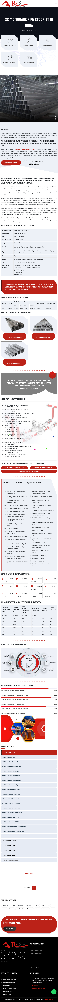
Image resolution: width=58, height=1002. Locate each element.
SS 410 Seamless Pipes (10, 45)
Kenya (4, 909)
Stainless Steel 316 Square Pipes (11, 803)
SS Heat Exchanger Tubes (9, 988)
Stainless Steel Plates (9, 845)
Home (23, 31)
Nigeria (37, 909)
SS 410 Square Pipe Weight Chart (43, 468)
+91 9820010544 (42, 878)
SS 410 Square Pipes (47, 45)
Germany (28, 905)
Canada (20, 905)
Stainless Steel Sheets (9, 841)
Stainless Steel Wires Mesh (10, 860)
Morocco (29, 909)
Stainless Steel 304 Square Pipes (11, 799)
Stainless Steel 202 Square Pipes (11, 794)
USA (36, 905)
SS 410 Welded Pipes (28, 45)
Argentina (5, 905)
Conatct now (27, 887)
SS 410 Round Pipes (28, 62)
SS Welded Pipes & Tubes (8, 982)
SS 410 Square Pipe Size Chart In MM (14, 468)
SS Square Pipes (6, 994)
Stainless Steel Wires (9, 855)
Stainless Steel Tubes (9, 836)
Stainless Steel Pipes (9, 752)
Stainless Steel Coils (9, 850)
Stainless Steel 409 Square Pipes (11, 808)
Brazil (13, 905)
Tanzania (45, 909)
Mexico (11, 909)
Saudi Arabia (20, 909)
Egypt (42, 905)
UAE (48, 905)
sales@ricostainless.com (38, 988)
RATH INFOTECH (48, 999)
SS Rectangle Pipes (7, 991)
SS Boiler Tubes (6, 985)
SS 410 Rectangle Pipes (9, 62)
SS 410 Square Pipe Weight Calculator (29, 471)
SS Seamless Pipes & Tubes (9, 979)
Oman (53, 909)
